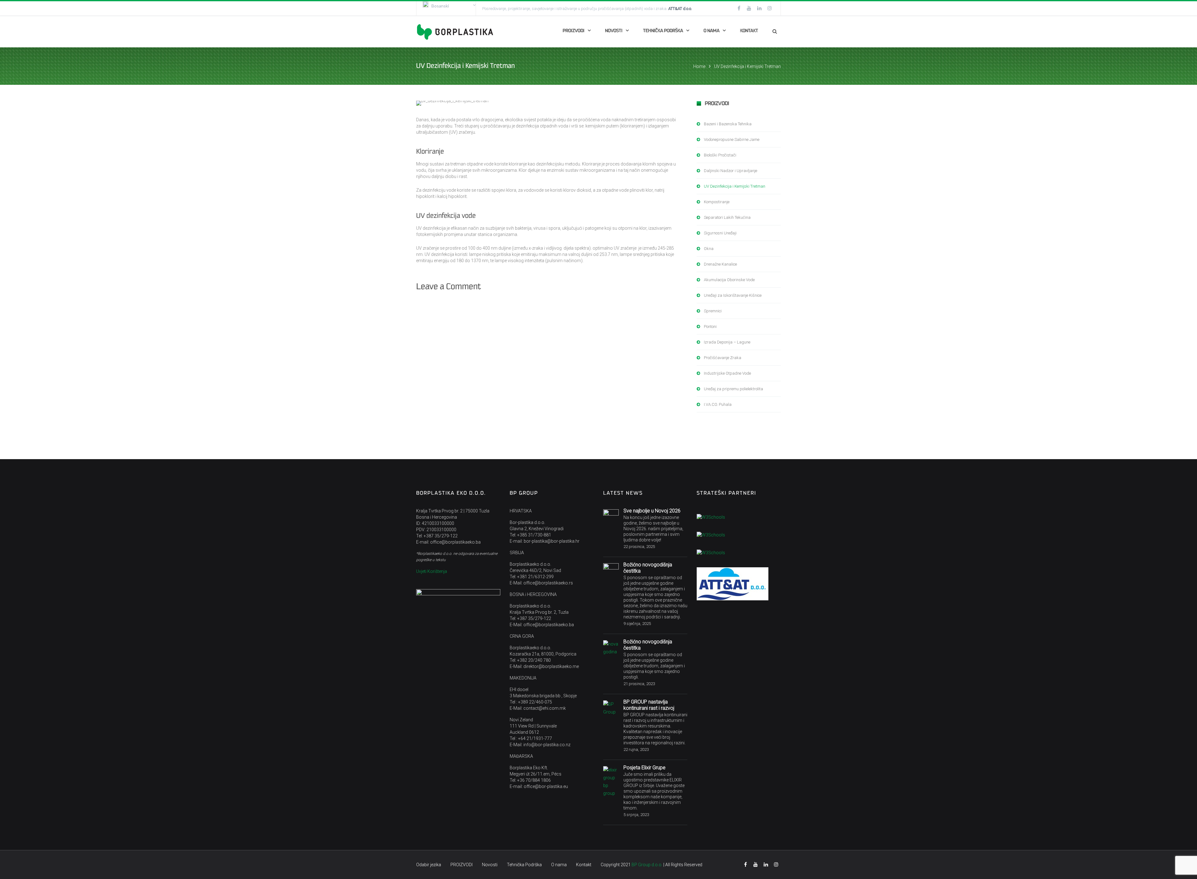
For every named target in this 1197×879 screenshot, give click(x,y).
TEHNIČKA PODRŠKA (663, 31)
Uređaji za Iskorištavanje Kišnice (733, 295)
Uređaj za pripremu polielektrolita (733, 389)
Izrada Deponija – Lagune (727, 342)
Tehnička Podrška (524, 864)
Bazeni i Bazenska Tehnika (728, 124)
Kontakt (583, 864)
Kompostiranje (716, 201)
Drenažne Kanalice (720, 264)
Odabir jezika (428, 864)
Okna (709, 248)
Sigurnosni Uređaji (720, 233)
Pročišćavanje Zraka (722, 357)
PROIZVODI (573, 31)
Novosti (490, 864)
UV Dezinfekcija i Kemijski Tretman (734, 186)
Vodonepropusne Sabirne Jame (731, 139)
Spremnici (713, 311)
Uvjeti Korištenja (431, 571)
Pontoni (710, 326)
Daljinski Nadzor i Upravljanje (730, 170)
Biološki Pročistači (720, 155)
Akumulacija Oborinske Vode (729, 279)
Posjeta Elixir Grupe (644, 768)
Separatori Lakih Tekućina (727, 217)
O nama (559, 864)
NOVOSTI (614, 31)
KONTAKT (749, 31)
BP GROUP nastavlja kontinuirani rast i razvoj (648, 705)
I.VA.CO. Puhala (718, 404)
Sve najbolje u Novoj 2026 (651, 511)
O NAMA (711, 31)
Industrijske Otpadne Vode (727, 373)
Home (699, 66)
